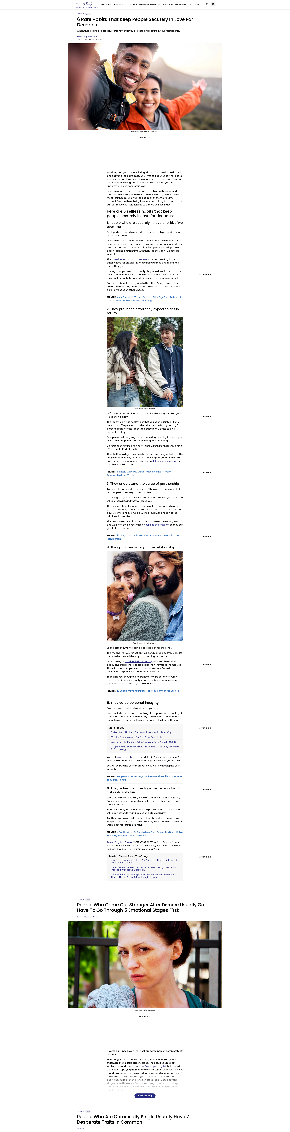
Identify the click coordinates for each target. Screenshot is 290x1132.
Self (126, 4)
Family (132, 4)
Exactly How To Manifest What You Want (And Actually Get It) (143, 742)
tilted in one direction (165, 461)
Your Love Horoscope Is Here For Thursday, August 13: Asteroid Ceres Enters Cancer (144, 861)
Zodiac (109, 4)
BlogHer (80, 1129)
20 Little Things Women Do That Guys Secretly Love (138, 737)
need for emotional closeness (130, 259)
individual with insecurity (138, 661)
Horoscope (119, 4)
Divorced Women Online (87, 917)
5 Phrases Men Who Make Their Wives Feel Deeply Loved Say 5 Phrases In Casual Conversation (144, 868)
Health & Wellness (165, 4)
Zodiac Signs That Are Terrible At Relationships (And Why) (142, 732)
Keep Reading (145, 1095)
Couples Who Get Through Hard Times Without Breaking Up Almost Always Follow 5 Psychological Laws (142, 875)
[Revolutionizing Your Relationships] (87, 4)
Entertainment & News (146, 4)
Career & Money (181, 4)
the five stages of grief (153, 1066)
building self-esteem (157, 524)
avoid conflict (125, 757)
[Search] (207, 3)
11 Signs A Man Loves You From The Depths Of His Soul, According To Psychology (145, 748)
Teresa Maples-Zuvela (87, 36)
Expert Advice (195, 4)
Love (103, 4)
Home (79, 14)
